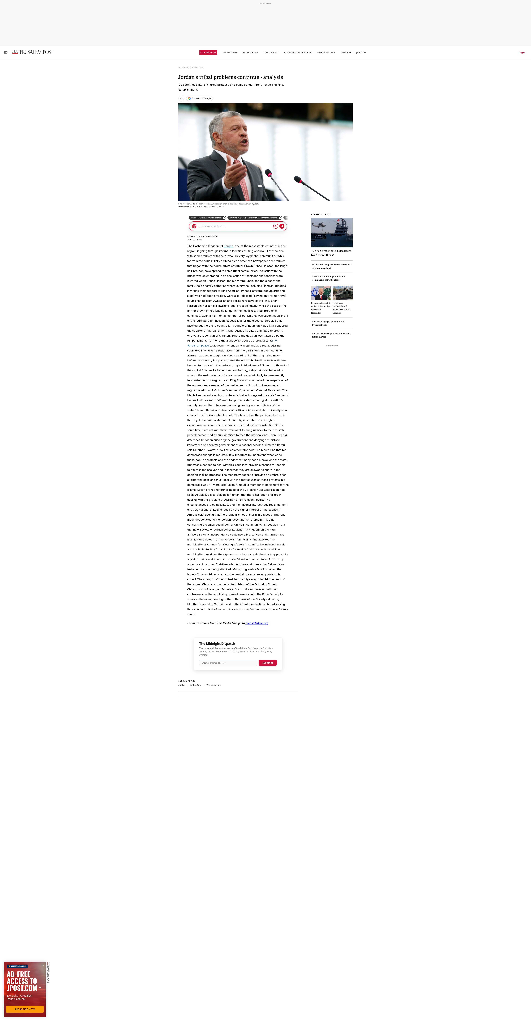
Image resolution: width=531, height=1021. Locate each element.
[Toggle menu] (5, 52)
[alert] (25, 989)
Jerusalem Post (184, 68)
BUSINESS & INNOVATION (297, 52)
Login (522, 52)
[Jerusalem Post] (30, 52)
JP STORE (361, 52)
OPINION (346, 52)
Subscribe (267, 662)
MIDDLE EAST (270, 52)
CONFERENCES (208, 52)
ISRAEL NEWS (230, 52)
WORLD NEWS (250, 52)
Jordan (228, 246)
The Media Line (213, 685)
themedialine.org (256, 623)
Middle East (198, 68)
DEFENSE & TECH (326, 52)
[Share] (181, 98)
